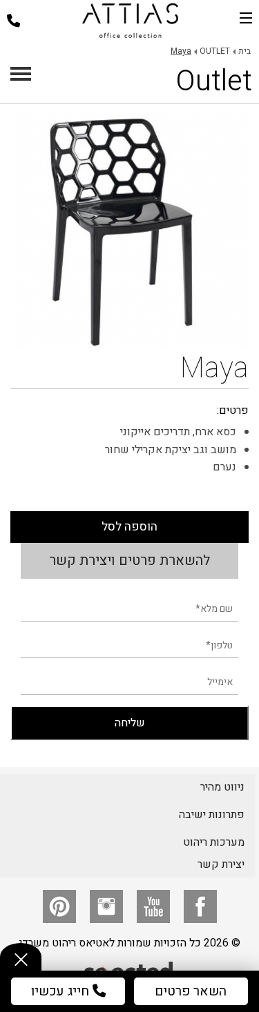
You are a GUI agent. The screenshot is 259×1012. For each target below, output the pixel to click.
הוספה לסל (129, 526)
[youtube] (153, 906)
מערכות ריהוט (213, 842)
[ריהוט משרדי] (130, 20)
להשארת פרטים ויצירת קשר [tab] (129, 560)
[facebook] (200, 906)
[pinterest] (59, 906)
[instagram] (106, 906)
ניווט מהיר (222, 787)
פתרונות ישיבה (211, 814)
